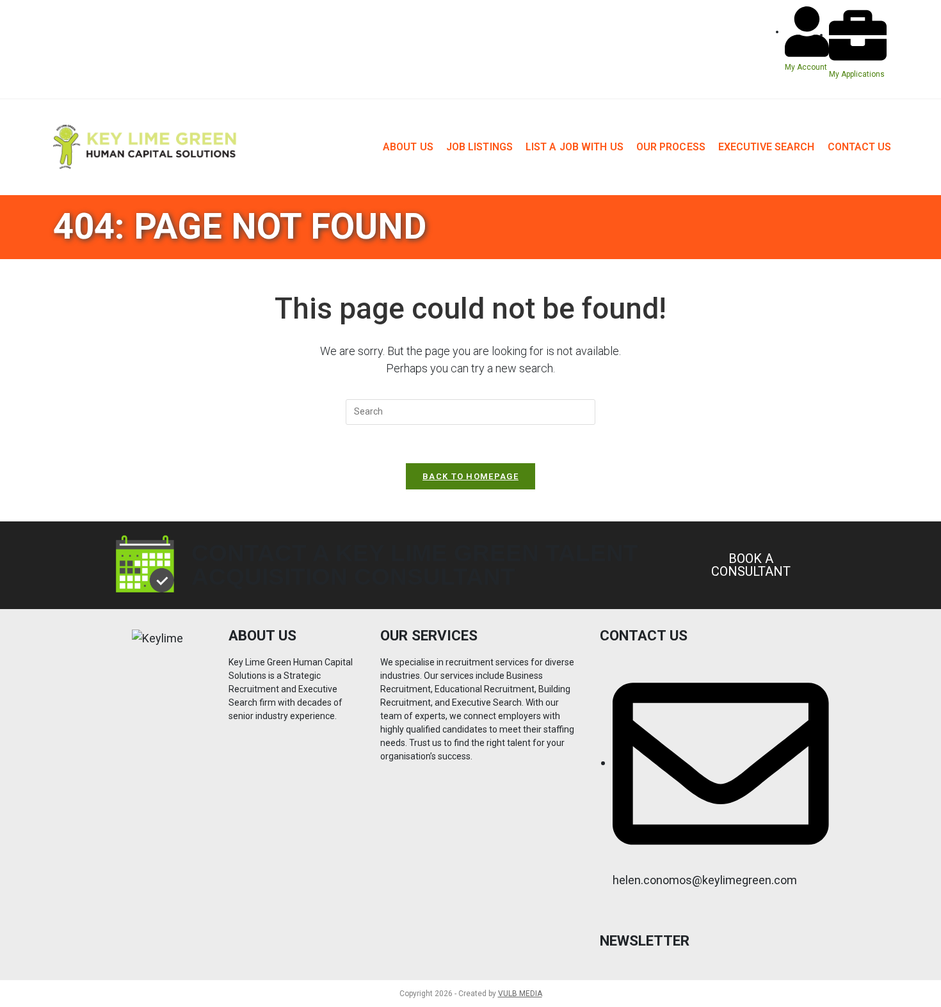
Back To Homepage (470, 476)
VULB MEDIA (520, 993)
